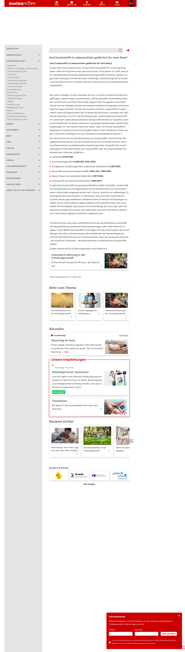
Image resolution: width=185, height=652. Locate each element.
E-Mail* (112, 629)
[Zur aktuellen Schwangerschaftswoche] (131, 3)
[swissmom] (27, 3)
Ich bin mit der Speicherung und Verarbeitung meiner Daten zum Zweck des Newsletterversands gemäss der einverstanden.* (143, 641)
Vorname (138, 629)
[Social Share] (128, 50)
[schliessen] (179, 616)
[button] (56, 4)
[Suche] (86, 50)
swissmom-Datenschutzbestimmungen (132, 643)
